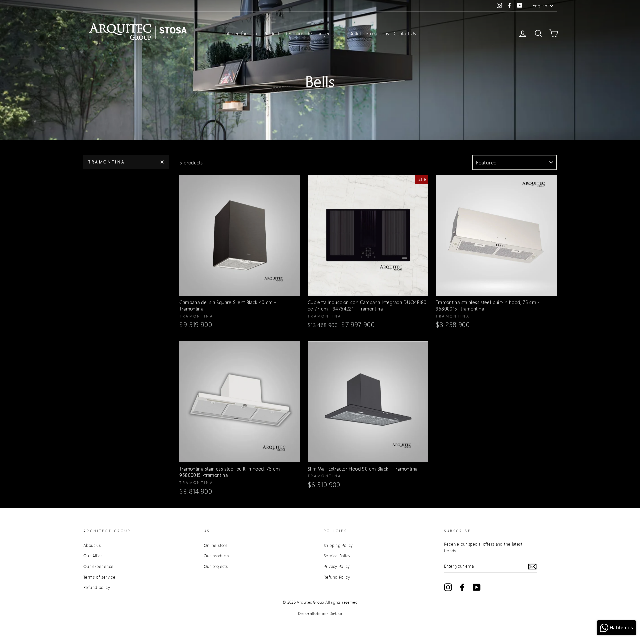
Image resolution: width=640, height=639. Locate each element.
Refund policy (96, 587)
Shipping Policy (338, 545)
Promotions (377, 33)
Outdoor (294, 33)
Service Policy (337, 556)
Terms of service (99, 577)
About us (92, 545)
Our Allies (93, 556)
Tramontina (106, 162)
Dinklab (335, 613)
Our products (216, 556)
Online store (216, 545)
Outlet (354, 33)
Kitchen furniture (241, 33)
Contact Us (405, 33)
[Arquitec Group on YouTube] (477, 587)
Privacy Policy (337, 566)
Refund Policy (337, 577)
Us (341, 33)
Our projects (321, 33)
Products (272, 33)
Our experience (98, 566)
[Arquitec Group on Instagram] (448, 587)
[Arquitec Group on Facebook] (462, 587)
